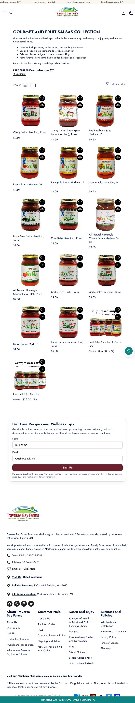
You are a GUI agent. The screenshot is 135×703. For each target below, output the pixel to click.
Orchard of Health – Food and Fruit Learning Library (79, 622)
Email (15, 452)
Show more (19, 73)
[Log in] (123, 13)
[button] (67, 699)
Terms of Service (110, 643)
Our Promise (13, 628)
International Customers (113, 631)
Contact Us (44, 618)
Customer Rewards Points (52, 635)
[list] (25, 85)
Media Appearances (80, 658)
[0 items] (131, 13)
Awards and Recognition (20, 645)
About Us (12, 622)
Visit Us (11, 633)
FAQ (40, 630)
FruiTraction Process (17, 639)
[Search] (11, 13)
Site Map (105, 648)
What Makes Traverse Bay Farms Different (18, 652)
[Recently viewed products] (129, 351)
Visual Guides (77, 652)
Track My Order (46, 624)
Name (15, 438)
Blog (71, 646)
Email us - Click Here (23, 569)
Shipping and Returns (49, 641)
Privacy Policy (108, 637)
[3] (34, 85)
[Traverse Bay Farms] (67, 12)
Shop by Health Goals (81, 663)
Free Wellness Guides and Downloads (81, 639)
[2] (29, 85)
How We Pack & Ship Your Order (50, 648)
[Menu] (3, 13)
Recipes (73, 631)
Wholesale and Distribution (109, 624)
